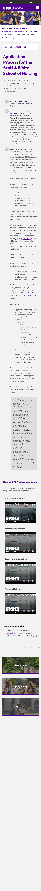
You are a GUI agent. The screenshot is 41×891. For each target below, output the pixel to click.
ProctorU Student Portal (24, 293)
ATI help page (15, 219)
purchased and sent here (24, 238)
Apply (30, 2)
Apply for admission (18, 101)
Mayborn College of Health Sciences (16, 32)
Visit (11, 2)
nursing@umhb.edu (10, 633)
